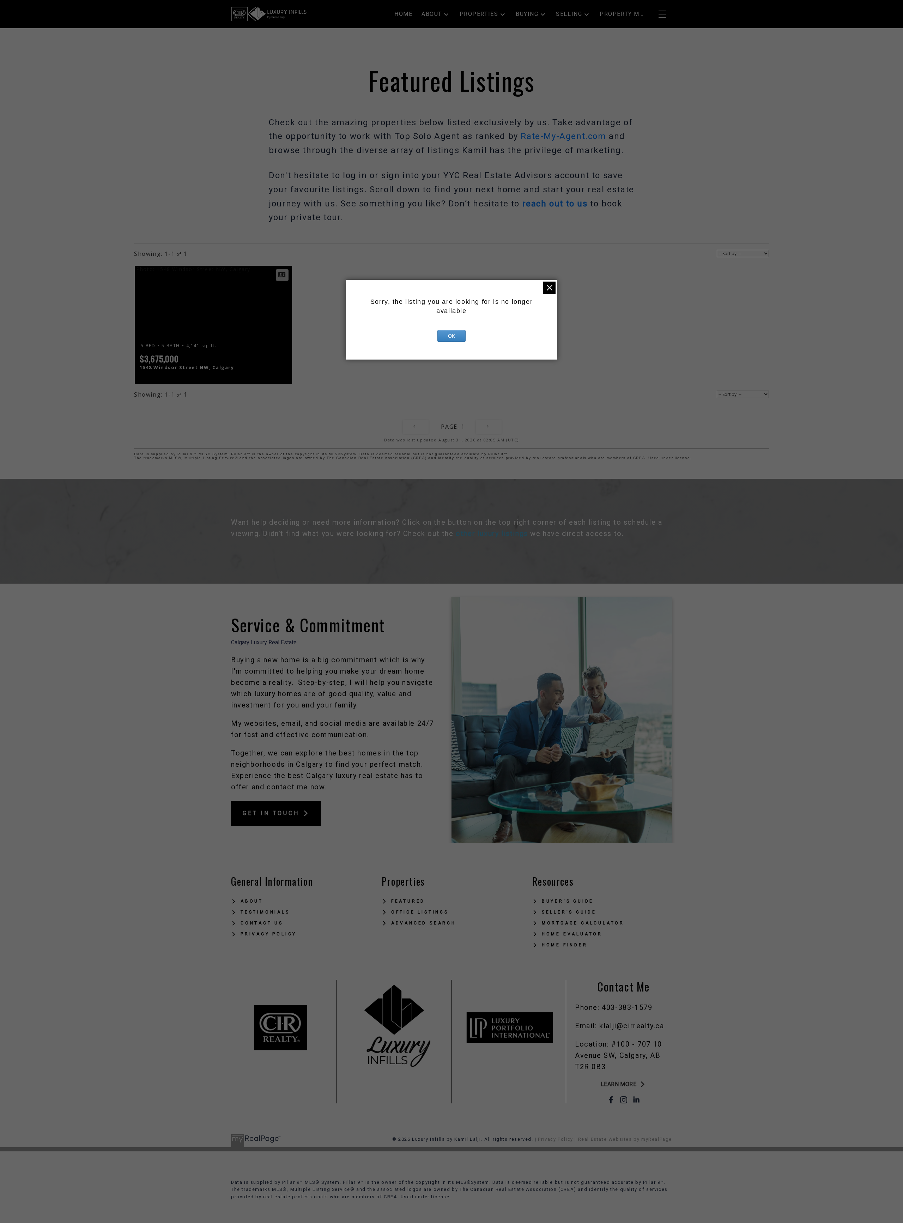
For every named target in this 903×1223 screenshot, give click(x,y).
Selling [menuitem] (569, 14)
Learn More (618, 1084)
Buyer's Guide (568, 901)
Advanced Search (423, 923)
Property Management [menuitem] (622, 14)
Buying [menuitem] (527, 14)
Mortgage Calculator (583, 923)
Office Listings (420, 912)
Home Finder (565, 944)
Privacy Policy (269, 934)
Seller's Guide (569, 912)
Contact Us (262, 923)
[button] (276, 813)
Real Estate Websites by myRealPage (625, 1139)
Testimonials (265, 912)
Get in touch (271, 813)
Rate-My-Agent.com (563, 136)
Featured (408, 901)
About (252, 901)
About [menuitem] (432, 14)
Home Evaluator (572, 934)
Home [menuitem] (403, 14)
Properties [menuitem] (479, 14)
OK (451, 336)
